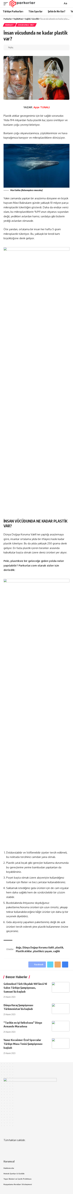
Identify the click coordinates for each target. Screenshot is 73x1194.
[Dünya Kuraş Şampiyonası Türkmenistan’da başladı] (60, 1008)
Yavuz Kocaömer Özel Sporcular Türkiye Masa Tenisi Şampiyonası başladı (23, 1043)
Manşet (9, 25)
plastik (59, 947)
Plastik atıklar (24, 951)
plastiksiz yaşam (42, 951)
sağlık (56, 951)
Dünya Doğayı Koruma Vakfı (38, 947)
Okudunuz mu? (26, 25)
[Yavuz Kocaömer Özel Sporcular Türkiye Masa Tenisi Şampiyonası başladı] (60, 1043)
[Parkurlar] (22, 3)
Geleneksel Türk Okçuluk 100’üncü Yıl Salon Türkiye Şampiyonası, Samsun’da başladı (25, 987)
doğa (18, 947)
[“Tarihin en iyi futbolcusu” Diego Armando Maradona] (60, 1026)
